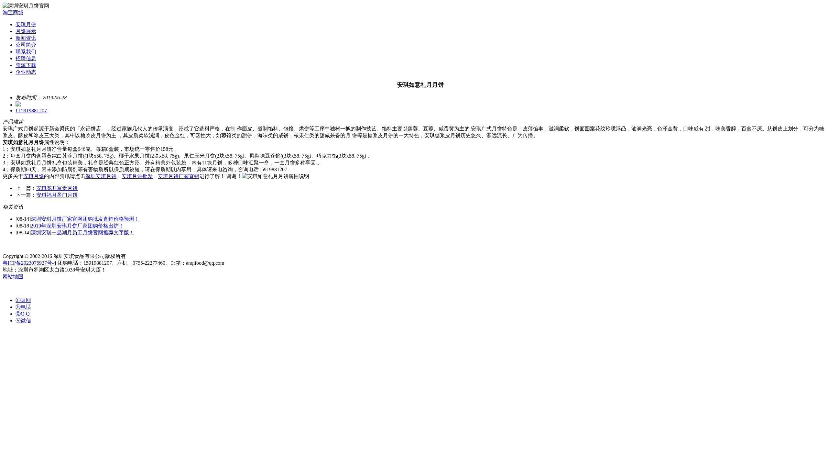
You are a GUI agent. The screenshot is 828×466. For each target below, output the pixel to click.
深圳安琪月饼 (100, 176)
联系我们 (26, 51)
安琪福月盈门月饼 (57, 195)
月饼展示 (26, 31)
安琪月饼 (26, 24)
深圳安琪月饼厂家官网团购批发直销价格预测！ (85, 219)
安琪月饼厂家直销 (178, 176)
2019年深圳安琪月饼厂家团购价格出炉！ (77, 225)
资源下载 (26, 65)
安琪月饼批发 (137, 176)
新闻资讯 (26, 38)
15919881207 (31, 110)
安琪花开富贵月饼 (57, 188)
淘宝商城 (13, 12)
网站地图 (13, 276)
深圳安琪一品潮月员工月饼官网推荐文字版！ (82, 232)
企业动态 (26, 72)
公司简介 (26, 45)
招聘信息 (26, 58)
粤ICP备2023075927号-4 (29, 263)
